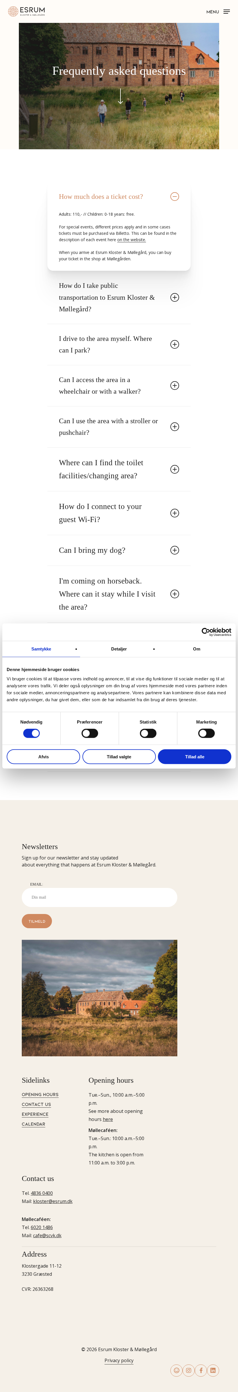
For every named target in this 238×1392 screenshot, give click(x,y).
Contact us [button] (36, 1104)
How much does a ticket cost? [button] (101, 196)
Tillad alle (194, 756)
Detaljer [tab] (119, 648)
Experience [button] (35, 1114)
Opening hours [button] (40, 1094)
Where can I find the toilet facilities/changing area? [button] (101, 469)
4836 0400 (42, 1193)
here (108, 1119)
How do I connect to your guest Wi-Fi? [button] (100, 513)
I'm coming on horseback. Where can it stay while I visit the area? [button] (107, 594)
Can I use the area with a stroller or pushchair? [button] (108, 427)
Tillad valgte (119, 756)
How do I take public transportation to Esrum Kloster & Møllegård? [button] (107, 297)
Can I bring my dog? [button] (92, 550)
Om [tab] (196, 648)
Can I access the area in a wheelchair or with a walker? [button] (100, 385)
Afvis (43, 756)
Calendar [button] (33, 1123)
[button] (218, 10)
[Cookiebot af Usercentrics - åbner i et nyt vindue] (206, 632)
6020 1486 (42, 1227)
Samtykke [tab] (41, 648)
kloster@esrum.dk (53, 1201)
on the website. (131, 239)
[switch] (90, 733)
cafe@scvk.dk (47, 1235)
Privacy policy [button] (119, 1360)
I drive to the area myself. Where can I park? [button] (105, 344)
